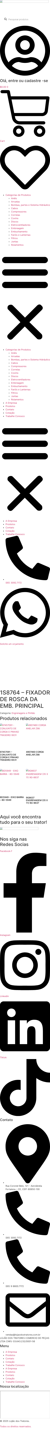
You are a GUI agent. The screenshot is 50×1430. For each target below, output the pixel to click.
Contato (10, 409)
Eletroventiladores (20, 225)
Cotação (10, 412)
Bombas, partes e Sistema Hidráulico (30, 205)
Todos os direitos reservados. (15, 1426)
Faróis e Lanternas (20, 234)
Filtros (14, 238)
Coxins (14, 218)
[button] (25, 297)
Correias (15, 215)
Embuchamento (19, 231)
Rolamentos (17, 244)
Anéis (14, 198)
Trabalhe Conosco (15, 416)
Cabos (14, 208)
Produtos (10, 406)
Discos (14, 221)
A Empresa (11, 402)
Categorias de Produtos (18, 195)
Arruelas (15, 201)
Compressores (18, 211)
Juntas (14, 241)
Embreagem (17, 228)
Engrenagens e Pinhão (23, 713)
